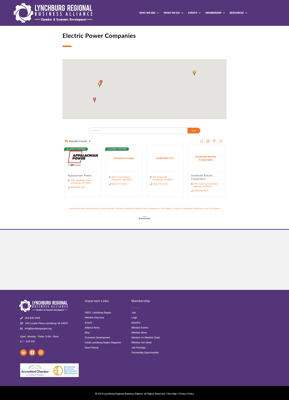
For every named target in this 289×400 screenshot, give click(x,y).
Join (133, 312)
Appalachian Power (80, 175)
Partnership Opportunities (145, 352)
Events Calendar (107, 209)
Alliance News (92, 327)
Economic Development (97, 337)
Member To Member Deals (136, 209)
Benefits (135, 322)
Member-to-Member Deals (145, 337)
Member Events (139, 327)
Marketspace (154, 209)
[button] (94, 100)
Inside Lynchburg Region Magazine (103, 342)
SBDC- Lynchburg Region (98, 312)
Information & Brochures (193, 209)
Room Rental (91, 347)
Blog (87, 332)
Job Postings (166, 209)
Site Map (172, 393)
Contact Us (177, 209)
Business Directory (77, 209)
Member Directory (94, 317)
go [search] (195, 130)
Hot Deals (120, 209)
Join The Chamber (212, 209)
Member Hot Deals (141, 342)
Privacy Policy (186, 393)
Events (192, 13)
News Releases (92, 209)
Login (134, 317)
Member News (139, 332)
